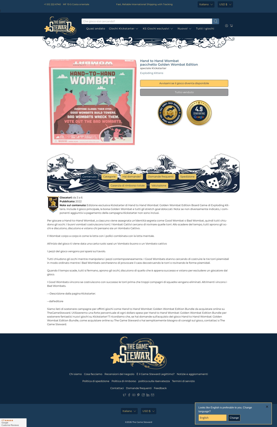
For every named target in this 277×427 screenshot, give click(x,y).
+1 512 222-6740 (52, 4)
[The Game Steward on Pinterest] (138, 395)
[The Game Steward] (60, 25)
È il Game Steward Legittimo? (156, 374)
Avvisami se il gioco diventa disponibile (184, 83)
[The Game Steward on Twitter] (124, 395)
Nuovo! (183, 28)
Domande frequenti (161, 176)
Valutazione (158, 185)
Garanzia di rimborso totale (128, 185)
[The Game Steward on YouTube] (133, 395)
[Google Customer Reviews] (13, 422)
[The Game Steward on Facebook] (129, 395)
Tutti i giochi (205, 28)
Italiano (204, 4)
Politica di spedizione (95, 381)
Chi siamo (75, 374)
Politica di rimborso (124, 381)
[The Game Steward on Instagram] (143, 395)
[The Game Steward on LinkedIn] (147, 395)
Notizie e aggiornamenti (192, 374)
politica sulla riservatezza (154, 381)
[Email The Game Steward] (152, 395)
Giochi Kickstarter (121, 28)
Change (234, 417)
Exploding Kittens (151, 73)
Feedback (160, 388)
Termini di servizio (183, 381)
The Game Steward (142, 422)
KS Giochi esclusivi (156, 28)
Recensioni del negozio (119, 374)
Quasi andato (95, 28)
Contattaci (117, 388)
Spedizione (187, 176)
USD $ (223, 4)
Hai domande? (131, 176)
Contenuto (89, 176)
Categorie (109, 176)
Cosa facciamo (93, 374)
